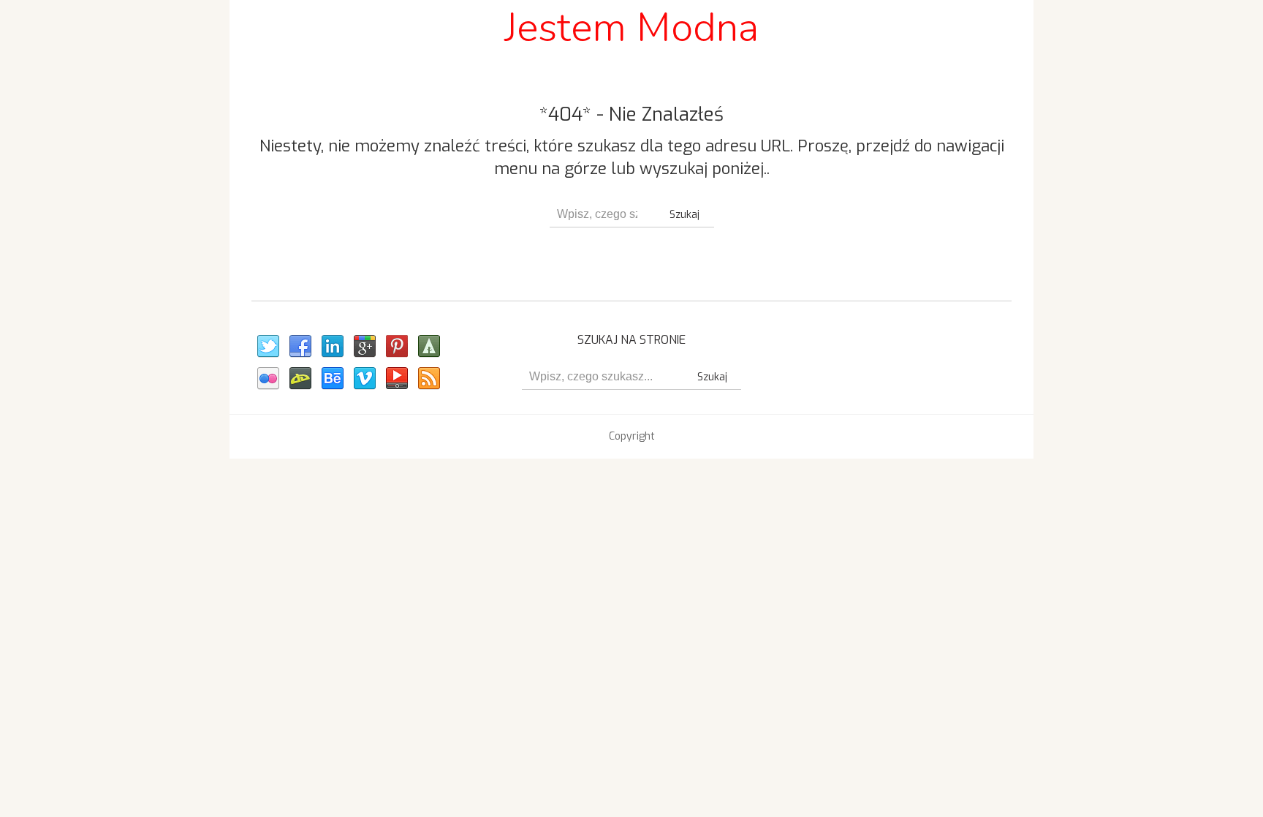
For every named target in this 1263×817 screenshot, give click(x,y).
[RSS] (428, 379)
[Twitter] (267, 346)
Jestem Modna (631, 27)
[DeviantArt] (299, 379)
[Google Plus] (364, 346)
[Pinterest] (396, 346)
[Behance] (332, 379)
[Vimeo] (364, 379)
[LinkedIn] (332, 346)
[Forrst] (428, 346)
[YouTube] (396, 379)
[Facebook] (299, 346)
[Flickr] (267, 379)
